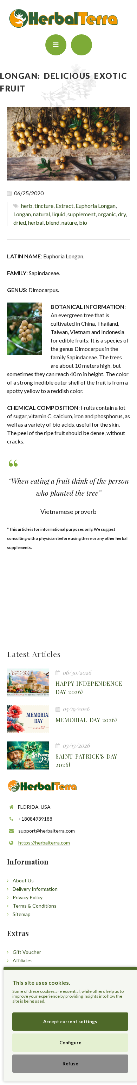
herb (26, 205)
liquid (58, 214)
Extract (64, 205)
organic (107, 214)
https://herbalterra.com (44, 843)
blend (52, 222)
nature (69, 222)
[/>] (28, 683)
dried (19, 222)
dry (122, 214)
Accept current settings (70, 1021)
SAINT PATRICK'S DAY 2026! (86, 760)
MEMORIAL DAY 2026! (86, 720)
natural (41, 214)
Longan (22, 214)
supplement (81, 214)
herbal (36, 222)
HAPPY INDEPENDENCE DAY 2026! (89, 688)
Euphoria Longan (96, 205)
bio (83, 222)
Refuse (70, 1063)
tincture (43, 205)
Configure (70, 1042)
